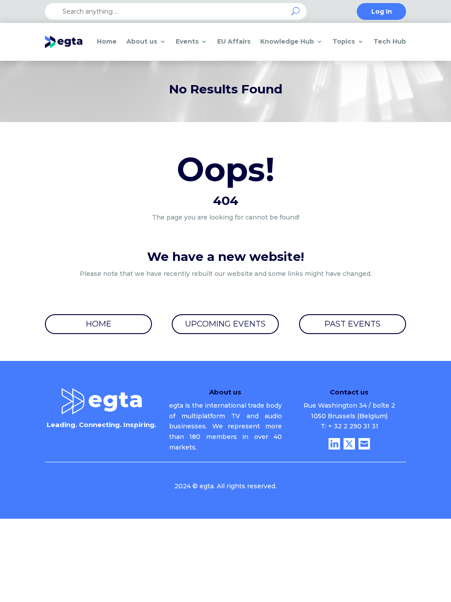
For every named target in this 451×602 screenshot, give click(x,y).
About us (141, 41)
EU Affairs (234, 41)
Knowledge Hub (287, 41)
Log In (381, 11)
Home (107, 41)
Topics (344, 41)
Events (187, 41)
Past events (353, 324)
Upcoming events (225, 324)
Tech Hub (389, 41)
